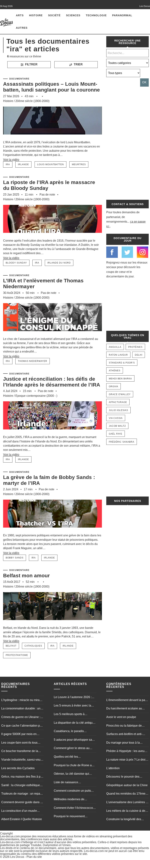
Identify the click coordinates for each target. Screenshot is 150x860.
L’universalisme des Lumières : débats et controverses (126, 803)
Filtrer (31, 64)
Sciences (73, 15)
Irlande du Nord (59, 263)
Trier (78, 64)
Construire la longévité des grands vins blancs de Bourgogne (123, 820)
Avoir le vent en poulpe (121, 717)
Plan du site (34, 856)
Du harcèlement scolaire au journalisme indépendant (124, 709)
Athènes (114, 370)
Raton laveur (118, 355)
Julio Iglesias (118, 410)
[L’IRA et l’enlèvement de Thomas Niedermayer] (52, 335)
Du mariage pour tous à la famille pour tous (123, 743)
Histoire (36, 15)
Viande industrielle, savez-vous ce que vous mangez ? (21, 760)
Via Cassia (116, 418)
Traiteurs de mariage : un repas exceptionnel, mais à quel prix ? (21, 794)
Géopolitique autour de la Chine (127, 785)
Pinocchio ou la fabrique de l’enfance (124, 726)
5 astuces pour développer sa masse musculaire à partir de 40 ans (74, 740)
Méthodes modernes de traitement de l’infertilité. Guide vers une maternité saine (73, 800)
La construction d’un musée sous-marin (19, 811)
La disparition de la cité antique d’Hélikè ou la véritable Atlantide (75, 723)
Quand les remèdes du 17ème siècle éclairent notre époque (125, 794)
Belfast (11, 646)
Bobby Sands (14, 557)
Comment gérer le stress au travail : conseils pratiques (71, 749)
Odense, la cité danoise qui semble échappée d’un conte (72, 774)
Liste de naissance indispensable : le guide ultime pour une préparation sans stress (73, 783)
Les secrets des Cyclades (18, 768)
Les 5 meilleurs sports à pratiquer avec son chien (70, 715)
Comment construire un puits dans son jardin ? (72, 791)
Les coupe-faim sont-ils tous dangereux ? (19, 743)
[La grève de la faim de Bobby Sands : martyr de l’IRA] (52, 531)
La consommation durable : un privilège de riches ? (20, 709)
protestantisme (17, 655)
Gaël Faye (115, 434)
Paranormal (122, 15)
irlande (23, 164)
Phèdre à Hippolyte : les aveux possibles (126, 751)
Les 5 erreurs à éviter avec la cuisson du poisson (72, 706)
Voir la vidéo (11, 159)
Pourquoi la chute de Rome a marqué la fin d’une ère (73, 766)
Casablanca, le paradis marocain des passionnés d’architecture (70, 732)
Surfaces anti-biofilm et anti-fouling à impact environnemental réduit (124, 734)
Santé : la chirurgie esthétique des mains (20, 786)
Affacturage (118, 402)
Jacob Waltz (117, 426)
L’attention (113, 768)
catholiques (33, 646)
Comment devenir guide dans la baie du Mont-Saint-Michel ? (22, 803)
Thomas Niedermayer (32, 361)
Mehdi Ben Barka (120, 378)
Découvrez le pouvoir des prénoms (122, 777)
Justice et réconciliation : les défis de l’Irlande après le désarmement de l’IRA (51, 382)
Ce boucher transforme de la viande (19, 751)
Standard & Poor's (122, 362)
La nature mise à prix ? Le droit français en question (126, 760)
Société (54, 15)
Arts (20, 15)
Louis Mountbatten (50, 164)
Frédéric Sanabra (121, 442)
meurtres (79, 164)
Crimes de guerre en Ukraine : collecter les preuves (20, 717)
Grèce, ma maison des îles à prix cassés (22, 777)
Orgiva (113, 386)
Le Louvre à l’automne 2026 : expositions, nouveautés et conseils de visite (72, 698)
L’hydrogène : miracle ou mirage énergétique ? (22, 700)
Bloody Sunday (16, 263)
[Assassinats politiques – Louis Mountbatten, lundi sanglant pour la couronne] (52, 138)
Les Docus (17, 856)
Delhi (138, 355)
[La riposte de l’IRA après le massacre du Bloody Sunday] (52, 236)
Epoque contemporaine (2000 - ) (36, 395)
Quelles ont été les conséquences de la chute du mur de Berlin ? (73, 757)
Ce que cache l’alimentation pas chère (22, 726)
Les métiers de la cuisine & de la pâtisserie (127, 811)
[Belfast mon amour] (52, 624)
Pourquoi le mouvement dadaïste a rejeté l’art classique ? (74, 817)
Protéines (135, 347)
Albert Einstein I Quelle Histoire (21, 819)
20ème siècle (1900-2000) (32, 101)
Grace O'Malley (120, 394)
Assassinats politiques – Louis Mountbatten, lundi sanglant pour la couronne (51, 87)
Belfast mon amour (26, 575)
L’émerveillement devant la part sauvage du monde (126, 700)
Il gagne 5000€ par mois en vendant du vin (19, 734)
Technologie (96, 15)
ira (8, 164)
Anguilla (115, 347)
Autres (21, 27)
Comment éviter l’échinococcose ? (75, 808)
